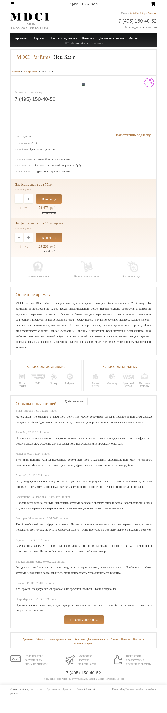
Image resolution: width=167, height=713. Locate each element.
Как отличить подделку (133, 134)
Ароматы (21, 38)
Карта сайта (118, 689)
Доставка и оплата (111, 38)
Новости (125, 639)
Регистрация (97, 42)
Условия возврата (83, 643)
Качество (88, 38)
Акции (133, 38)
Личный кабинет (79, 42)
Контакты (138, 639)
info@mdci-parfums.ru (143, 13)
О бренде (38, 38)
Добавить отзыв (74, 401)
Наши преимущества (63, 38)
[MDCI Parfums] (29, 20)
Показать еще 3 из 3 (84, 619)
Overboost (151, 689)
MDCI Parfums (33, 56)
